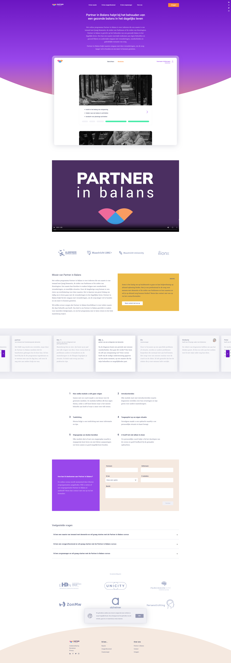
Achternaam (145, 466)
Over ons (139, 5)
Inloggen (173, 5)
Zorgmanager (105, 652)
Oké (139, 616)
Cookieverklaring (74, 646)
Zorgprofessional (107, 649)
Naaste (104, 646)
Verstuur (167, 503)
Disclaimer (72, 648)
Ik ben (108, 476)
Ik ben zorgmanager (126, 5)
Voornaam (109, 466)
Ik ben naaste (93, 5)
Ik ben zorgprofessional (108, 5)
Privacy (71, 650)
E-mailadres (145, 476)
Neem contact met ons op (132, 303)
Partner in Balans (139, 646)
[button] (115, 534)
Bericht (108, 486)
